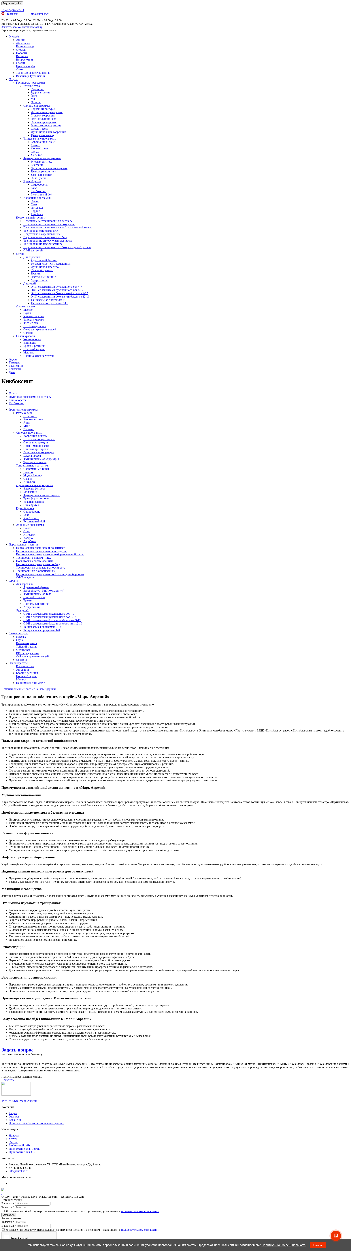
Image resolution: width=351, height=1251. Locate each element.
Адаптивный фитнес (44, 260)
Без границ (37, 164)
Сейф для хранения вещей (39, 329)
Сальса (35, 151)
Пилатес (36, 102)
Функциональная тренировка (49, 168)
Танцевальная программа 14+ (49, 303)
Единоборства (32, 181)
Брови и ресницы (34, 345)
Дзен (12, 372)
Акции (20, 39)
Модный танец (40, 148)
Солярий (28, 332)
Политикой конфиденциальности (284, 1245)
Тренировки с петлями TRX (40, 230)
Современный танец (43, 141)
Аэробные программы (37, 197)
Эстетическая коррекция (46, 125)
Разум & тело (31, 85)
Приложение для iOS (22, 1152)
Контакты (15, 368)
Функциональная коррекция (48, 131)
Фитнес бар (30, 322)
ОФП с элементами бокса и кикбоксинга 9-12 (59, 293)
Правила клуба (25, 66)
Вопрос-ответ (24, 59)
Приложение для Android (24, 1148)
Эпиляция (29, 342)
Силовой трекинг (42, 270)
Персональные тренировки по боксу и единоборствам (57, 247)
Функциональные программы (42, 158)
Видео (13, 359)
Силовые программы (36, 105)
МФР (34, 99)
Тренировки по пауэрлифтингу (42, 243)
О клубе (14, 36)
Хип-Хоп (36, 155)
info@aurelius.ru (39, 13)
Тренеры (14, 362)
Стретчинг (37, 89)
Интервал (37, 207)
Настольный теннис (43, 276)
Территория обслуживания (33, 72)
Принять (317, 1245)
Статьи (20, 62)
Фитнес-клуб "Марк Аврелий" (20, 1100)
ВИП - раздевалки (34, 326)
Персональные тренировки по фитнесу (47, 220)
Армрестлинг (39, 280)
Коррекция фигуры (43, 108)
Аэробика (37, 214)
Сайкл (35, 201)
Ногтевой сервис (34, 349)
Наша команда (25, 46)
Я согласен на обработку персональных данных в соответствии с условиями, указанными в (82, 1211)
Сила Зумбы (38, 178)
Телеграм (18, 13)
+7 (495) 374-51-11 (12, 10)
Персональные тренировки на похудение (49, 224)
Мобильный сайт (19, 1145)
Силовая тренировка (43, 122)
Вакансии (22, 56)
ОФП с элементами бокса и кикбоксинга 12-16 (60, 296)
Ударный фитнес (41, 174)
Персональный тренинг (31, 217)
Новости (21, 52)
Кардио (35, 210)
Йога (34, 95)
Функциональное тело (45, 266)
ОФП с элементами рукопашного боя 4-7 (56, 286)
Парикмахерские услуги (38, 355)
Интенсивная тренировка (47, 112)
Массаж (28, 309)
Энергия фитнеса (41, 161)
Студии (20, 253)
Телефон (7, 1207)
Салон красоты (25, 336)
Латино (35, 145)
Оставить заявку (32, 27)
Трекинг (36, 273)
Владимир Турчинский (30, 76)
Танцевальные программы (39, 138)
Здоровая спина (40, 92)
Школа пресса (39, 128)
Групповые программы (30, 82)
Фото (19, 69)
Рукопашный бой (41, 194)
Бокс (34, 187)
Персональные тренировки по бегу (45, 237)
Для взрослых (32, 257)
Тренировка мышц (42, 135)
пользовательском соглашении (140, 1211)
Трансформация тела (43, 171)
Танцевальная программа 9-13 (49, 299)
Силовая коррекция (43, 115)
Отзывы (21, 49)
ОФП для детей (33, 250)
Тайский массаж (33, 319)
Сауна (27, 313)
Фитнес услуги (25, 306)
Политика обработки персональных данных (36, 1123)
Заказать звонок (11, 27)
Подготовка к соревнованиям (42, 234)
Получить (7, 1079)
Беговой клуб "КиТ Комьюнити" (51, 263)
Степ (34, 204)
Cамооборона (39, 184)
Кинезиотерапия (33, 316)
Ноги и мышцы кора (43, 118)
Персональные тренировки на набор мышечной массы (57, 227)
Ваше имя (8, 1203)
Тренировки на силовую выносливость (47, 240)
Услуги (13, 79)
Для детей (29, 283)
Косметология (32, 339)
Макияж (28, 352)
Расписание (16, 365)
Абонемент (23, 43)
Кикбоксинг (38, 191)
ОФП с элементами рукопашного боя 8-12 (57, 289)
